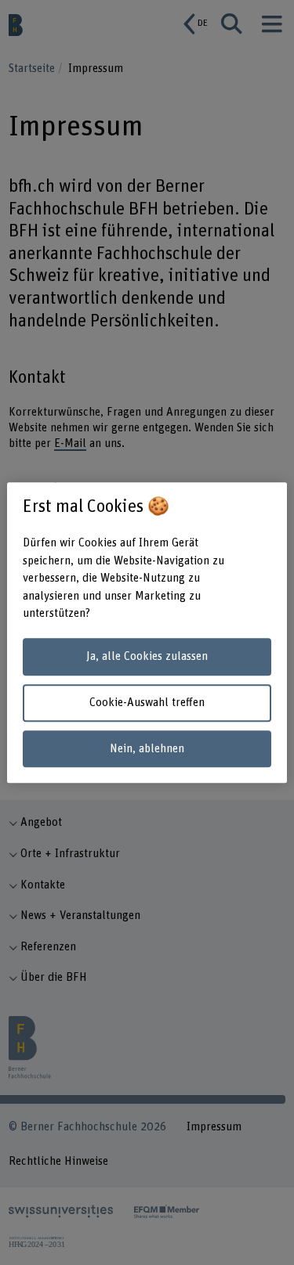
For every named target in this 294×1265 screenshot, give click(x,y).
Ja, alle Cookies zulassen (147, 657)
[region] (146, 632)
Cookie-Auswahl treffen (147, 702)
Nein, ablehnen (147, 749)
